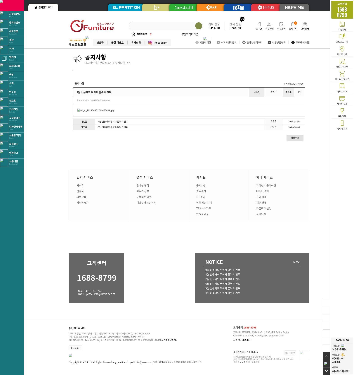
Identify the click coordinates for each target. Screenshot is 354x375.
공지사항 (201, 185)
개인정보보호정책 (241, 362)
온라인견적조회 (252, 42)
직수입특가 (82, 202)
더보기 (297, 262)
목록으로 (295, 137)
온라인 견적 (142, 185)
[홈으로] (326, 363)
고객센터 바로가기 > (242, 339)
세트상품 (81, 197)
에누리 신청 (142, 191)
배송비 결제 (262, 191)
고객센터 (201, 191)
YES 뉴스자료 (203, 208)
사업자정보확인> (169, 340)
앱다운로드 (75, 347)
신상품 (100, 42)
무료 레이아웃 (143, 197)
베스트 (80, 185)
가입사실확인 (290, 352)
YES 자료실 (202, 214)
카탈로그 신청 (263, 208)
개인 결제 (261, 202)
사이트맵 (261, 214)
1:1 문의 (200, 197)
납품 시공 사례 (204, 202)
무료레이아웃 (300, 42)
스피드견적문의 (227, 42)
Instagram (160, 42)
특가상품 (136, 42)
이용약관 (255, 362)
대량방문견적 (277, 42)
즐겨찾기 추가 (45, 7)
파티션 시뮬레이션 (266, 185)
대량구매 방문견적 (146, 202)
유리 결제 (261, 197)
